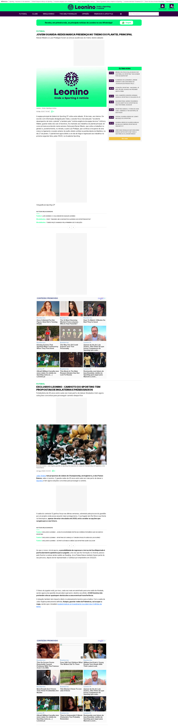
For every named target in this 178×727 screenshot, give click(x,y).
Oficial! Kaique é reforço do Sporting (42, 1)
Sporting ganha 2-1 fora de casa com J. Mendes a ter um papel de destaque (127, 110)
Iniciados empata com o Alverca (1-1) (64, 1)
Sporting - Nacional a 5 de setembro (19, 1)
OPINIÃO (85, 14)
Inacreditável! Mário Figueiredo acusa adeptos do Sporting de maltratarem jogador (126, 103)
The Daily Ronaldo (68, 14)
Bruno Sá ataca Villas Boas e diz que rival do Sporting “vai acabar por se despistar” (127, 74)
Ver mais (125, 138)
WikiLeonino (48, 14)
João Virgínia (41, 476)
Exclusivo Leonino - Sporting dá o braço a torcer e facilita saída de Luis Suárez (71, 537)
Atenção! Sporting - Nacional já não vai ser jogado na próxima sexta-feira (127, 89)
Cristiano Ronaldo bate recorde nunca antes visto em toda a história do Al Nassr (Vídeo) (127, 132)
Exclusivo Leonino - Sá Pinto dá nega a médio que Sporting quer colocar (68, 540)
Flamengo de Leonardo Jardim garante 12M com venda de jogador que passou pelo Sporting (126, 82)
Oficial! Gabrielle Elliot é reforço (86, 1)
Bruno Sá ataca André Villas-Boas (154, 1)
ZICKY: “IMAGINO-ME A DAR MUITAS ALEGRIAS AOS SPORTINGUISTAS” (68, 219)
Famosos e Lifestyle (103, 14)
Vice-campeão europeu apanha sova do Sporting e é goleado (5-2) (127, 96)
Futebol (23, 14)
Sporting (39, 481)
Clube (35, 14)
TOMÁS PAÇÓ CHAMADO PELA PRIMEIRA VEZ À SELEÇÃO (64, 222)
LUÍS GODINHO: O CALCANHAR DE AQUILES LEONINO (58, 216)
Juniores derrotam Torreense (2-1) (133, 1)
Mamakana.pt (170, 1)
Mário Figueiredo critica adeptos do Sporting (109, 1)
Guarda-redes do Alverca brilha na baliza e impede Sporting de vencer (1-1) (127, 124)
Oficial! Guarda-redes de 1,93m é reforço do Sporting (127, 117)
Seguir (128, 22)
